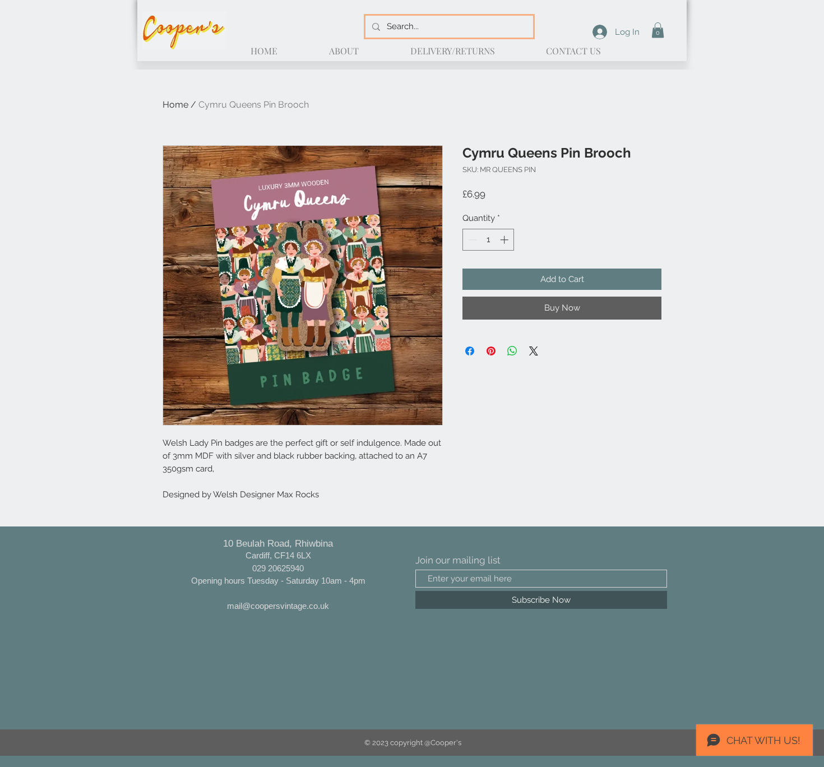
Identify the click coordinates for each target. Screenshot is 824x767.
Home (175, 104)
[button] (657, 30)
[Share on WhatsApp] (512, 351)
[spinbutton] (488, 239)
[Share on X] (533, 351)
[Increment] (505, 239)
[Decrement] (471, 239)
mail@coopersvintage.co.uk (278, 606)
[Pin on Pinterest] (491, 351)
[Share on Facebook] (469, 351)
